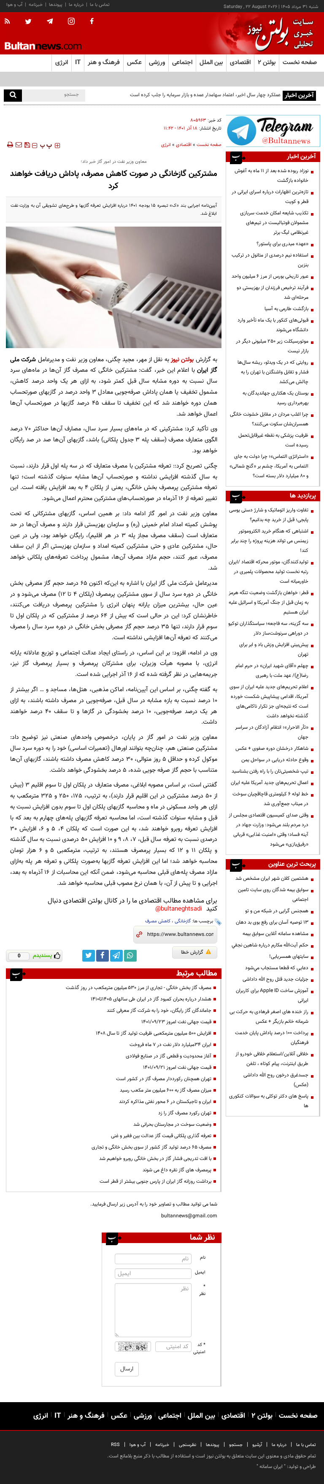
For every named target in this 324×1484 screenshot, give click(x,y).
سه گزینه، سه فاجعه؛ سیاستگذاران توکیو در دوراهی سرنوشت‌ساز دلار (268, 628)
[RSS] (10, 22)
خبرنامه (36, 4)
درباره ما (76, 4)
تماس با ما (100, 4)
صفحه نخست (300, 63)
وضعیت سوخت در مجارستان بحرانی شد (172, 1124)
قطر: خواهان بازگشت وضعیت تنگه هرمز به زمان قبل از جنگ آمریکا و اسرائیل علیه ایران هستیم (268, 602)
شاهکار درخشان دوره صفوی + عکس (271, 748)
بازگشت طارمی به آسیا (286, 309)
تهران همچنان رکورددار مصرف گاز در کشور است (163, 1079)
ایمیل (200, 1272)
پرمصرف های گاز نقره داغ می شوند (177, 1170)
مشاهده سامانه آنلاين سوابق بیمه (275, 934)
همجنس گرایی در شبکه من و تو (276, 911)
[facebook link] (102, 956)
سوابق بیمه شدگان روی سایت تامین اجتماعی (273, 894)
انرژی (166, 145)
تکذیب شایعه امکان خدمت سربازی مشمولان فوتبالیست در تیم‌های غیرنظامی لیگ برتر (274, 222)
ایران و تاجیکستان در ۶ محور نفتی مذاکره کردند (165, 1102)
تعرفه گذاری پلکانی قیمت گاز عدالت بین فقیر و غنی (161, 1136)
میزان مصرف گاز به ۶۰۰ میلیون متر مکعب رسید (165, 1090)
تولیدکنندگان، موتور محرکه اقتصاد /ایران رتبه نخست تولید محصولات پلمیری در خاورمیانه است (268, 571)
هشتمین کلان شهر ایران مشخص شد (271, 878)
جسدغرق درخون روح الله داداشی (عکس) (275, 1080)
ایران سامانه (271, 1466)
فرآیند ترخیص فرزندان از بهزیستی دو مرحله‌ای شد (272, 292)
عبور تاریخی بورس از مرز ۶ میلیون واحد (270, 276)
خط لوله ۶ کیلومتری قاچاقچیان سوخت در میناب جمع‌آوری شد (270, 799)
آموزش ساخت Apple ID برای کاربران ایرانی (272, 995)
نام (202, 1257)
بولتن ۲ (266, 63)
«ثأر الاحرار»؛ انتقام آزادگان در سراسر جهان (271, 732)
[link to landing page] (278, 33)
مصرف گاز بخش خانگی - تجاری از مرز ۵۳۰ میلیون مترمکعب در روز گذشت (138, 988)
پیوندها (55, 4)
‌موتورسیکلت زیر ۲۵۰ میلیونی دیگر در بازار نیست (272, 346)
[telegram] (49, 21)
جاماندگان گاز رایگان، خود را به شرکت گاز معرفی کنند (159, 1010)
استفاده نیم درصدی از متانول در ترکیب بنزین (270, 260)
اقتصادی (184, 145)
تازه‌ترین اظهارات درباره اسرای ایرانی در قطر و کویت (270, 196)
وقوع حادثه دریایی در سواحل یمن (274, 760)
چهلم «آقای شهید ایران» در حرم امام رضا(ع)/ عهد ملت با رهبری (271, 670)
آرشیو (257, 1445)
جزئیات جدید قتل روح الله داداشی (275, 979)
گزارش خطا (192, 952)
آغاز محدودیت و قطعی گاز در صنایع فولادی (168, 1056)
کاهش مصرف (157, 921)
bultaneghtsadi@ (178, 909)
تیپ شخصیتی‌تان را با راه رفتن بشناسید (270, 771)
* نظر (202, 1290)
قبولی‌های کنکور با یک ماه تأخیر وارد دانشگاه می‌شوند (273, 325)
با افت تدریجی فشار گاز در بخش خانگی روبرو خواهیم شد (155, 1158)
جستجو (236, 1445)
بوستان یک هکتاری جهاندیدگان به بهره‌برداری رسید (275, 398)
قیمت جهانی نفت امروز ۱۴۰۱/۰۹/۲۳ (176, 1022)
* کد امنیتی (199, 1348)
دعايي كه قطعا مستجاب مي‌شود (276, 968)
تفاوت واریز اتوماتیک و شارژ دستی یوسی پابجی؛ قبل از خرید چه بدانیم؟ (268, 515)
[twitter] (28, 22)
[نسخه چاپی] (9, 144)
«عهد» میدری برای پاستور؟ (282, 244)
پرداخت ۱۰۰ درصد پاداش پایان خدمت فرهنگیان (271, 1037)
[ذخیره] (27, 145)
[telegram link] (116, 956)
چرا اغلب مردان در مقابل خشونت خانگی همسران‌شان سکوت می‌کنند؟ (269, 419)
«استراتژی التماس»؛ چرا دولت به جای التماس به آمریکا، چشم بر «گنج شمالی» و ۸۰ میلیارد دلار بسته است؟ (269, 466)
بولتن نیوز (182, 360)
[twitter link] (88, 956)
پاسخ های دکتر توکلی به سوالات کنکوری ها (268, 1101)
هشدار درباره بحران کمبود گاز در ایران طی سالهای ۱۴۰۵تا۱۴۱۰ (151, 999)
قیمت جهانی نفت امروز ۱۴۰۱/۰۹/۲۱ (177, 1067)
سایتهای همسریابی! (288, 956)
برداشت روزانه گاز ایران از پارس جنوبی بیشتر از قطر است (155, 1181)
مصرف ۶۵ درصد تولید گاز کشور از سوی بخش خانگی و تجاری (151, 1147)
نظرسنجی (187, 1445)
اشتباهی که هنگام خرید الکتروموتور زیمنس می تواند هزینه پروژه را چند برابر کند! (269, 540)
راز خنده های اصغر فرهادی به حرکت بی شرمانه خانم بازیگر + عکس (269, 1016)
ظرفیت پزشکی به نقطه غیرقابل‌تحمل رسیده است (273, 440)
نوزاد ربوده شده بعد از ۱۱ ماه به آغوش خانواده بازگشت (271, 175)
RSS (115, 1445)
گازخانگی (183, 921)
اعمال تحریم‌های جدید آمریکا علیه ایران (269, 783)
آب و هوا (14, 4)
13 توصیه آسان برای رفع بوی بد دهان (272, 922)
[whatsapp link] (130, 956)
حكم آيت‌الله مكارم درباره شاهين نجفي (270, 945)
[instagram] (71, 22)
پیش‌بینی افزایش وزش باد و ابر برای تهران (273, 649)
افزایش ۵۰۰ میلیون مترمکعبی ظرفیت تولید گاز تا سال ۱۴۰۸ (153, 1033)
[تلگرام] (273, 130)
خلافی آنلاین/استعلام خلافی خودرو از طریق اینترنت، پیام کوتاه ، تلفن (271, 1059)
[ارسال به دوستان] (18, 144)
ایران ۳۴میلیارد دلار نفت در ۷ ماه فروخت (170, 1045)
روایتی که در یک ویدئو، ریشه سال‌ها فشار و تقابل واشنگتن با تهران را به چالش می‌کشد (273, 372)
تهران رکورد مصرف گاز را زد (184, 1113)
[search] (13, 95)
